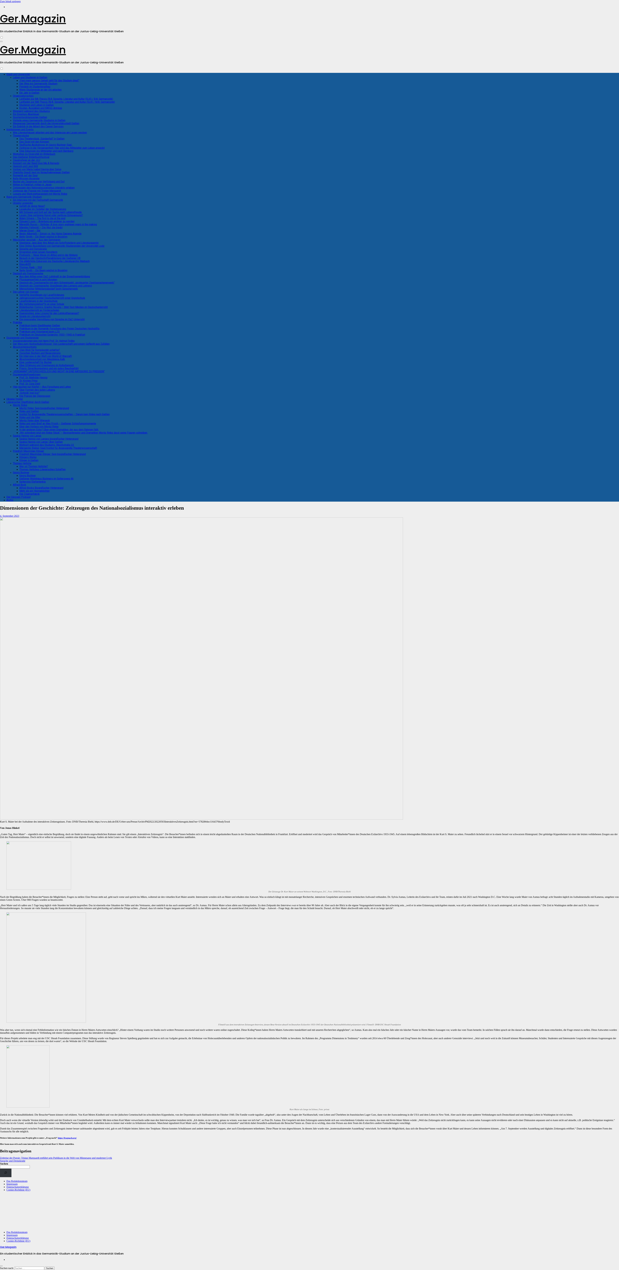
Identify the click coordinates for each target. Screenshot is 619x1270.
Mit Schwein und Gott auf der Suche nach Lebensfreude (50, 212)
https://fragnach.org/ (67, 1138)
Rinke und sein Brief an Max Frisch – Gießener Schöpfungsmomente (57, 423)
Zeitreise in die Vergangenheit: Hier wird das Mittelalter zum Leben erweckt (62, 147)
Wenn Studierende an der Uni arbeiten (40, 89)
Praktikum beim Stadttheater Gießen (39, 325)
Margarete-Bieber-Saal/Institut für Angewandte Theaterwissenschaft (58, 448)
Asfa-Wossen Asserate (26, 178)
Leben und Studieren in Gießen (30, 77)
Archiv (9, 500)
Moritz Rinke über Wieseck (34, 420)
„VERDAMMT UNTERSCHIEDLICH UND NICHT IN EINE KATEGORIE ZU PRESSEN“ (59, 371)
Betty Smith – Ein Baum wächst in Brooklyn (43, 236)
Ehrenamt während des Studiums (31, 111)
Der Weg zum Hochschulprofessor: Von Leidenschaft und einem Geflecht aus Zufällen (61, 343)
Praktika (17, 322)
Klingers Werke (28, 457)
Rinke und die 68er (29, 417)
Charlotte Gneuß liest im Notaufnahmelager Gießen (41, 172)
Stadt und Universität (18, 74)
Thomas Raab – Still (30, 267)
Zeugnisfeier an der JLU (26, 160)
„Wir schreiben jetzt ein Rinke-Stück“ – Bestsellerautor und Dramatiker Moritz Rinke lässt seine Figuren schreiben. (83, 432)
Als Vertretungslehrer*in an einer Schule (41, 304)
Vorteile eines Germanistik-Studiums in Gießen (39, 120)
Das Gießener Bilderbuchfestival (31, 157)
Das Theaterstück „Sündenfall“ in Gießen (41, 138)
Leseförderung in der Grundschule (38, 301)
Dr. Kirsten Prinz (28, 380)
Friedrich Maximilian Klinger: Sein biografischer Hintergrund (52, 454)
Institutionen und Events (20, 129)
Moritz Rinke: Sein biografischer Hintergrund (44, 408)
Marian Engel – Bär (29, 230)
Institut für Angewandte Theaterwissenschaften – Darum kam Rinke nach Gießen (64, 414)
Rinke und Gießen (29, 411)
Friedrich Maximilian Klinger (28, 451)
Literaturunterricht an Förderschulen (39, 310)
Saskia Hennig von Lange (27, 435)
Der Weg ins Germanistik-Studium (38, 83)
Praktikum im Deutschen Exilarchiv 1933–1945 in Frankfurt (52, 334)
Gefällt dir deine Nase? (32, 206)
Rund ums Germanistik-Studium (24, 196)
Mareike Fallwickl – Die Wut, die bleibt (41, 227)
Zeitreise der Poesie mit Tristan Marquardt (37, 190)
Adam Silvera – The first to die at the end (42, 218)
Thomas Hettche (22, 463)
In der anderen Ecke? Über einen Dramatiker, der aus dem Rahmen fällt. (59, 429)
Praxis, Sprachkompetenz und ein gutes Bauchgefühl (49, 368)
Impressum (12, 1184)
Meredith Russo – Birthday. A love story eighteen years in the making (58, 224)
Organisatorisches (23, 95)
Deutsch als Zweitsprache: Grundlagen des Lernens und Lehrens (55, 285)
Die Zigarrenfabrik (29, 493)
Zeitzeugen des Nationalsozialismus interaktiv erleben (44, 187)
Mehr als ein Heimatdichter (34, 490)
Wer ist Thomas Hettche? (33, 466)
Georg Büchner (21, 472)
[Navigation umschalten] (1, 41)
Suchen (4, 1163)
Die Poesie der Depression (34, 395)
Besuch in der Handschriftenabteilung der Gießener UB (49, 258)
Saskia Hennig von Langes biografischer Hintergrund (48, 438)
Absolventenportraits (25, 346)
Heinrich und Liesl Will (25, 166)
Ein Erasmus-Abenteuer (26, 114)
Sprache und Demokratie (33, 248)
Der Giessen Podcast (18, 497)
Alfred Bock (19, 484)
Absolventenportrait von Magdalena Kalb (42, 359)
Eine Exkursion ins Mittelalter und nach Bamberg (46, 150)
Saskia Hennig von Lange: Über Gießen (41, 441)
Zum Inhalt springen (10, 1)
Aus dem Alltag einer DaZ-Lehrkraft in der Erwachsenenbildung (54, 276)
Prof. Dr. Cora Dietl (29, 383)
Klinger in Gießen (28, 460)
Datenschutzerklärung (17, 1187)
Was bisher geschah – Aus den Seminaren (36, 239)
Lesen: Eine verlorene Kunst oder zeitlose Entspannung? (51, 215)
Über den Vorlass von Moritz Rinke (39, 426)
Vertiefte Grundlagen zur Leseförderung (41, 294)
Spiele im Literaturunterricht (34, 316)
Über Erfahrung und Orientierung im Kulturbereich (46, 365)
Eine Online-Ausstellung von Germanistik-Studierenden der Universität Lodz (61, 245)
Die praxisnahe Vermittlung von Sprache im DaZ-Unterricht (52, 319)
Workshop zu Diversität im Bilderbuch (34, 154)
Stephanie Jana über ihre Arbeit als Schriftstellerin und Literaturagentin (59, 242)
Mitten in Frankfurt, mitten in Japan (32, 184)
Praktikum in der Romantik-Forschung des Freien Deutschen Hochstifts (59, 328)
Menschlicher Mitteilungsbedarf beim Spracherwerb (48, 288)
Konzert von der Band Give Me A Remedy (36, 163)
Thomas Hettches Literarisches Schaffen (42, 469)
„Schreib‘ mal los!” (29, 392)
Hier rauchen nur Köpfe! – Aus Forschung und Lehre (42, 386)
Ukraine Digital (14, 399)
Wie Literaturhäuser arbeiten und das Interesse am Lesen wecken (50, 132)
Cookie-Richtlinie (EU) (18, 1189)
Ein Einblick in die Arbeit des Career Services (38, 126)
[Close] (1, 1265)
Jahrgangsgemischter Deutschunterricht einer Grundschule (52, 297)
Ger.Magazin (33, 18)
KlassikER (25, 264)
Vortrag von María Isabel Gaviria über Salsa (37, 169)
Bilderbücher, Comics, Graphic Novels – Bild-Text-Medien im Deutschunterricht (63, 307)
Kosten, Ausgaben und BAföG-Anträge (40, 108)
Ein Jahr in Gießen (29, 92)
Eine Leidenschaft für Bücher (35, 362)
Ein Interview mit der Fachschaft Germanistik (38, 199)
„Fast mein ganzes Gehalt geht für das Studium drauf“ (49, 80)
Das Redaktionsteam (16, 1181)
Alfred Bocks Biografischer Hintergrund (41, 487)
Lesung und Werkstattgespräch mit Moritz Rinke (40, 193)
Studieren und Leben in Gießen (36, 105)
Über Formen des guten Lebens (37, 389)
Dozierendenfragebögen (26, 374)
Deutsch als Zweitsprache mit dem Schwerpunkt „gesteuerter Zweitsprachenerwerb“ (67, 282)
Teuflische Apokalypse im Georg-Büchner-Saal (46, 144)
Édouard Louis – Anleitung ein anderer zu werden (46, 221)
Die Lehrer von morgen (26, 291)
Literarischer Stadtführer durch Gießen (27, 402)
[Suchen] (5, 1173)
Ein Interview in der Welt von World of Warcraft (45, 356)
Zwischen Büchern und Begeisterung (39, 353)
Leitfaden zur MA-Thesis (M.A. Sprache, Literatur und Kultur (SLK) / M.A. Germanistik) (67, 101)
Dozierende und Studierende (22, 337)
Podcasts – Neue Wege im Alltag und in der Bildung (48, 255)
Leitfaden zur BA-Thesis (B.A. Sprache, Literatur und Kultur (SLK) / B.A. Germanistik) (66, 98)
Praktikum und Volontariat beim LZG (39, 331)
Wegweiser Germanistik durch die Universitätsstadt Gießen (46, 123)
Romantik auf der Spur (25, 175)
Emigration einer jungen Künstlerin (38, 252)
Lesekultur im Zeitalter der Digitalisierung (42, 209)
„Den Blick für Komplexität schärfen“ (39, 350)
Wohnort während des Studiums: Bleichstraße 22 (46, 444)
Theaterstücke (21, 135)
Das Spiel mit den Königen (34, 141)
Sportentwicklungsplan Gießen (30, 117)
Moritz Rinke (20, 405)
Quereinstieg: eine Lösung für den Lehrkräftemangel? (49, 313)
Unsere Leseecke (23, 203)
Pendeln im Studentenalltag (34, 86)
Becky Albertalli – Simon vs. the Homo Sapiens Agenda (50, 233)
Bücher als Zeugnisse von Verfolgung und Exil (38, 181)
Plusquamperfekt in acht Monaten (38, 279)
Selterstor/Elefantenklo (32, 481)
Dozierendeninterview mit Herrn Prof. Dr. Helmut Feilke (44, 340)
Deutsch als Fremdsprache (28, 273)
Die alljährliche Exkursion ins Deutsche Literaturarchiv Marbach (54, 261)
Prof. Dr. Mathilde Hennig (33, 377)
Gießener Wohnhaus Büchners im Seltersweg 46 (46, 478)
